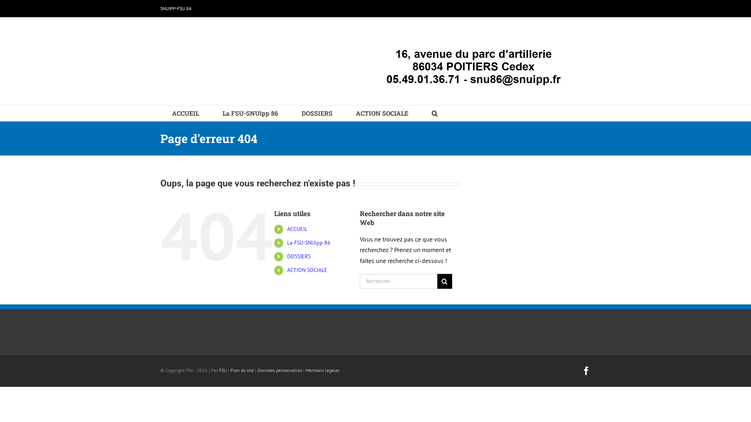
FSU (223, 370)
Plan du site (242, 370)
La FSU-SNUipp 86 (309, 242)
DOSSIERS (299, 256)
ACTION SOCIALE (307, 270)
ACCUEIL (297, 228)
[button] (434, 113)
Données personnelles (279, 370)
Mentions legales (322, 370)
